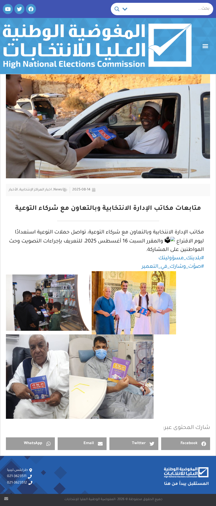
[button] (205, 46)
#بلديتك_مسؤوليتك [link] (181, 258)
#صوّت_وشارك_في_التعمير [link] (173, 267)
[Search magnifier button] (117, 9)
